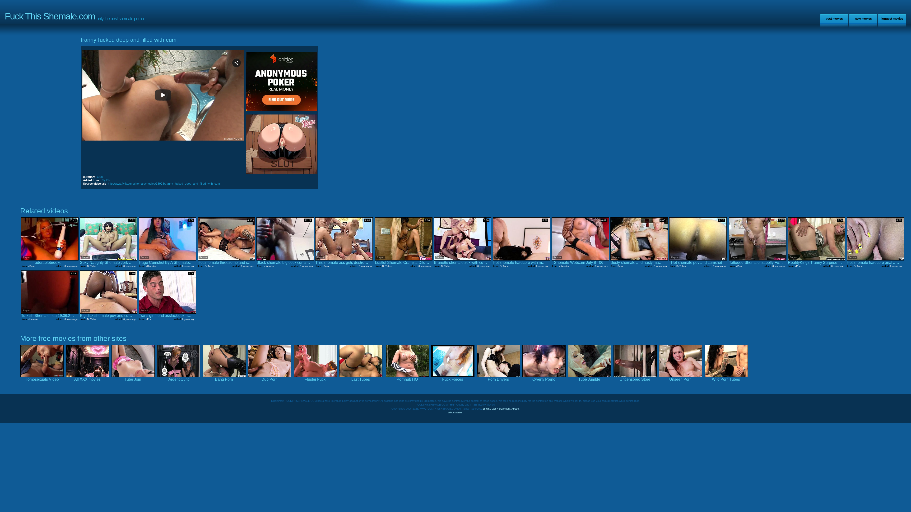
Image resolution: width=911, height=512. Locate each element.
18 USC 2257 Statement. (497, 408)
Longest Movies (892, 18)
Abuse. (515, 408)
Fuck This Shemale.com (50, 16)
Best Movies (834, 18)
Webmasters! (455, 412)
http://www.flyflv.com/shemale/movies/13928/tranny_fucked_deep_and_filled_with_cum (164, 183)
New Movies (863, 18)
